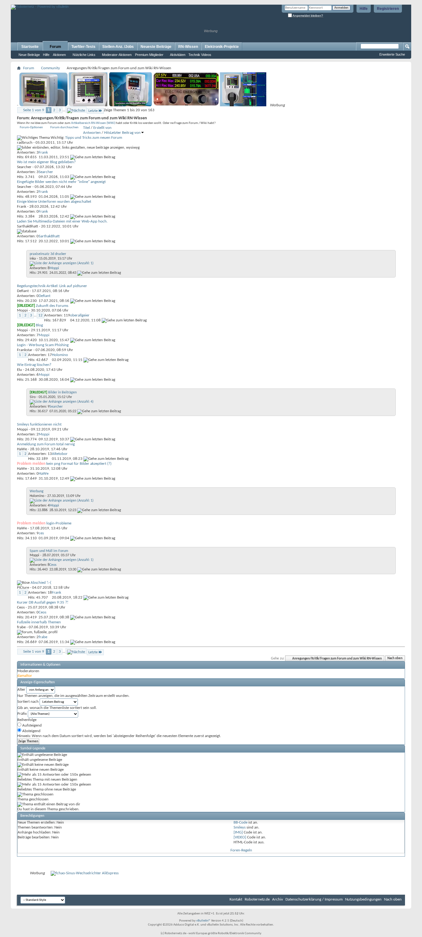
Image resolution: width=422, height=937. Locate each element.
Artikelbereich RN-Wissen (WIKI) (93, 123)
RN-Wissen (188, 47)
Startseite (30, 47)
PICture (23, 588)
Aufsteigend (31, 725)
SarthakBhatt (27, 226)
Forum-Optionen (31, 127)
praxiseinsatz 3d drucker (48, 254)
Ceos (21, 607)
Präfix (22, 714)
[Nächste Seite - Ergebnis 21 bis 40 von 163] (76, 109)
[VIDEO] (240, 837)
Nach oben (395, 658)
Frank (21, 207)
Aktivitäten (177, 55)
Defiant (23, 291)
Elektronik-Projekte (222, 47)
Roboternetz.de (257, 899)
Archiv (277, 899)
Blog (39, 325)
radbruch (24, 143)
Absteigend (30, 731)
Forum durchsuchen (64, 127)
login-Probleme (58, 523)
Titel (86, 128)
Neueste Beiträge (156, 47)
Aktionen (59, 55)
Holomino (37, 496)
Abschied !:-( (41, 583)
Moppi (22, 310)
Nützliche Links (84, 55)
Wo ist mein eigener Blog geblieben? (46, 162)
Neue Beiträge (29, 55)
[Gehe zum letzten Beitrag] (92, 157)
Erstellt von (102, 128)
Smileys (240, 827)
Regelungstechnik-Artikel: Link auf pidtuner (52, 286)
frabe (21, 627)
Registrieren (388, 8)
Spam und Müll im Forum (49, 551)
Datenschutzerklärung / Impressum (314, 899)
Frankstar (24, 350)
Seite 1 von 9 (33, 110)
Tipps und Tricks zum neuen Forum (93, 138)
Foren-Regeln (241, 850)
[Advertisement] (83, 2)
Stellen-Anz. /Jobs (118, 47)
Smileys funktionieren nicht (39, 424)
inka (33, 259)
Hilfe (364, 8)
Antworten (92, 133)
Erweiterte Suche (392, 54)
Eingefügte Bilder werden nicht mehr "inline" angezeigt (61, 182)
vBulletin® (203, 920)
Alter (21, 690)
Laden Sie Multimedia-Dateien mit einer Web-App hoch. (62, 221)
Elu (19, 370)
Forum (55, 47)
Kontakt (236, 899)
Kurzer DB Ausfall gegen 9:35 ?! (42, 602)
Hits (107, 133)
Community (50, 68)
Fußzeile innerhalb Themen (39, 622)
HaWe (22, 449)
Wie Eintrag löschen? (34, 365)
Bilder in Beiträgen (62, 392)
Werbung (37, 491)
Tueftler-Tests (83, 47)
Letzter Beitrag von (125, 133)
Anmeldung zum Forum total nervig (46, 444)
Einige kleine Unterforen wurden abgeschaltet (54, 202)
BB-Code (240, 822)
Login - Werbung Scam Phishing (43, 345)
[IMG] (238, 832)
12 (40, 315)
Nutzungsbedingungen (363, 899)
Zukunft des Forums (52, 306)
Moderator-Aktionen (117, 55)
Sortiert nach (28, 702)
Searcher (24, 167)
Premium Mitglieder (149, 55)
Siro (33, 397)
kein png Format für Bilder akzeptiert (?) (79, 464)
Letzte (93, 111)
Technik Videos (199, 55)
